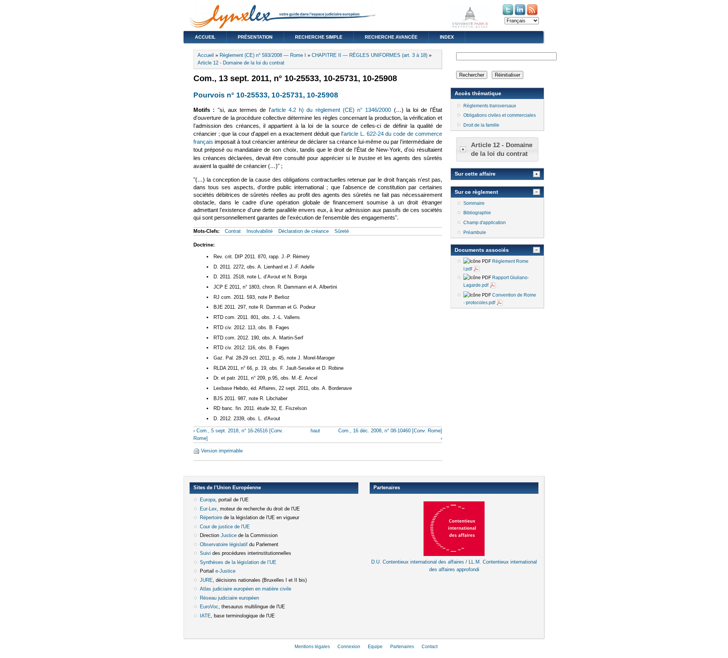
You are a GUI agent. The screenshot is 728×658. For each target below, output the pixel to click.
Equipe (375, 646)
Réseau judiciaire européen (229, 598)
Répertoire (211, 517)
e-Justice (225, 571)
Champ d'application (484, 222)
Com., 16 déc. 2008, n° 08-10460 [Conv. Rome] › (390, 434)
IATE (205, 616)
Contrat (233, 231)
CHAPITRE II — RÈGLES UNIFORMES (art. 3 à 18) (369, 55)
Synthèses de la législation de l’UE (238, 562)
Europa (207, 500)
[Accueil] (283, 27)
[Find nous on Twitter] (508, 14)
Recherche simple (318, 37)
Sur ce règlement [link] (476, 192)
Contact (430, 646)
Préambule (474, 232)
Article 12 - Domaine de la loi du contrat (241, 63)
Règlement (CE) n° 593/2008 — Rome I (263, 55)
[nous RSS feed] (533, 14)
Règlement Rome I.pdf (496, 265)
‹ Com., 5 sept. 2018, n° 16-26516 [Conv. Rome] (238, 434)
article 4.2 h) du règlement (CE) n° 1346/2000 (331, 110)
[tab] (497, 149)
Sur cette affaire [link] (475, 174)
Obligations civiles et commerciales (499, 115)
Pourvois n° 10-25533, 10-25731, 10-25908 (265, 95)
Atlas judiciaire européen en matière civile (245, 589)
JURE (206, 580)
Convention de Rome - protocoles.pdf (499, 298)
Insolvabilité (259, 231)
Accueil (205, 37)
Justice (229, 535)
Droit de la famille (481, 125)
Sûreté (341, 231)
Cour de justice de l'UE (225, 526)
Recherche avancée (391, 37)
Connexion (348, 646)
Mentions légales (312, 646)
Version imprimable (222, 451)
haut (315, 430)
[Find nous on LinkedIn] (521, 14)
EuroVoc (209, 606)
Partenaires (402, 646)
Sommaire (474, 203)
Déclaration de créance (303, 231)
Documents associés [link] (482, 250)
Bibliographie (477, 212)
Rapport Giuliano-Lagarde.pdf (496, 281)
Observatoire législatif (224, 544)
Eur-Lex (208, 509)
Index (447, 37)
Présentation (255, 37)
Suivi (205, 553)
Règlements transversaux (489, 105)
